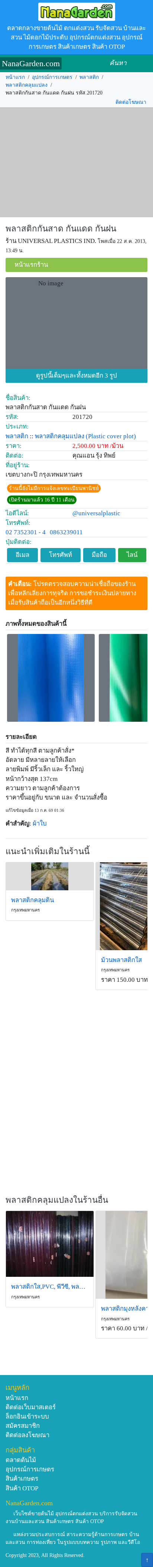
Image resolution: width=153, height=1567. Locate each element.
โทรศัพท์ (60, 554)
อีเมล (22, 554)
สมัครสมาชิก (23, 1425)
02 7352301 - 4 (26, 532)
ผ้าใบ (40, 823)
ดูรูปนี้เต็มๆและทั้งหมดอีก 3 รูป (76, 375)
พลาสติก (89, 77)
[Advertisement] (76, 162)
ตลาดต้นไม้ (21, 1460)
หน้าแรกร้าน (31, 264)
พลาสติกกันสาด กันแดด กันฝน (61, 228)
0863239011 (66, 532)
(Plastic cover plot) (111, 436)
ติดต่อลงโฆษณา (27, 1435)
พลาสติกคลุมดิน (32, 900)
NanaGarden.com (31, 63)
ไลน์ (132, 554)
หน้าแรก (15, 77)
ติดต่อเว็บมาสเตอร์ (31, 1407)
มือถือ (99, 554)
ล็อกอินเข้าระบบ (27, 1416)
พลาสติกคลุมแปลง (27, 85)
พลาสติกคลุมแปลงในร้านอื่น (57, 1200)
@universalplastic (96, 513)
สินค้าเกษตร (22, 1478)
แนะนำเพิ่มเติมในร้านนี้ (47, 851)
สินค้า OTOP (22, 1488)
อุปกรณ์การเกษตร (52, 77)
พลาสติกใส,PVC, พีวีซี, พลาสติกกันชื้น (49, 1286)
